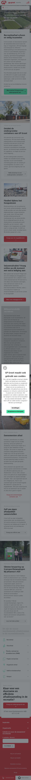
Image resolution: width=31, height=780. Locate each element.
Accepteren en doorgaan (15, 411)
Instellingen (15, 408)
